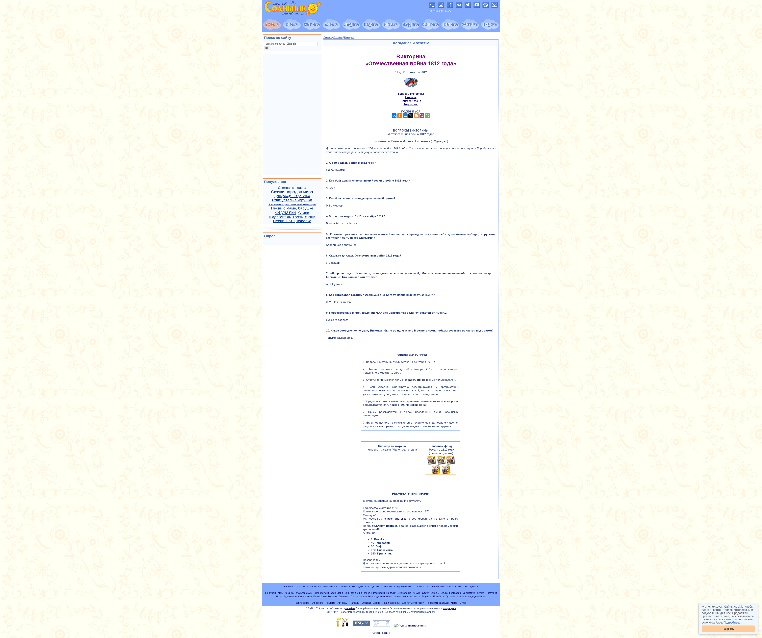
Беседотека (471, 586)
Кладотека (374, 586)
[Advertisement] (292, 114)
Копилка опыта (411, 596)
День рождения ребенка (292, 196)
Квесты (368, 593)
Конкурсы (349, 37)
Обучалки (285, 212)
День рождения (353, 593)
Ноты (279, 596)
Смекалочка (404, 593)
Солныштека (454, 586)
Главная (327, 37)
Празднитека (404, 586)
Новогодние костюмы (380, 596)
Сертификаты (359, 596)
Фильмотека (330, 586)
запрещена (449, 608)
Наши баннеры (391, 602)
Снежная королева (292, 187)
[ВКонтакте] (394, 115)
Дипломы (344, 596)
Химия (480, 593)
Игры (280, 593)
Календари (336, 593)
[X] (410, 115)
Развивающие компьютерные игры (292, 204)
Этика (444, 593)
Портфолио (320, 596)
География (455, 593)
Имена (397, 596)
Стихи (303, 213)
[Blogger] (416, 115)
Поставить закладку (437, 602)
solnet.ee (350, 608)
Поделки (391, 593)
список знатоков (395, 518)
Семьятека (389, 586)
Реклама (330, 602)
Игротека (338, 37)
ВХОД (448, 10)
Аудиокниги (290, 596)
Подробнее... (732, 622)
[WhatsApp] (427, 115)
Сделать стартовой (413, 602)
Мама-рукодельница (473, 596)
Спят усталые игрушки (292, 200)
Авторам (342, 602)
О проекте (317, 602)
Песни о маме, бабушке (292, 208)
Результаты (411, 104)
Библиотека (438, 586)
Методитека (359, 586)
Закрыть (728, 628)
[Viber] (421, 115)
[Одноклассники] (399, 115)
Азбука (416, 593)
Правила (411, 97)
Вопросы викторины (411, 93)
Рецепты (427, 596)
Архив (376, 602)
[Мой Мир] (405, 115)
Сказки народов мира (292, 191)
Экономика (469, 593)
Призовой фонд (411, 100)
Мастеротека (422, 586)
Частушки (491, 593)
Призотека (302, 586)
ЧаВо (454, 602)
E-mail (463, 602)
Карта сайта (302, 602)
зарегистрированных (421, 379)
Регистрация (435, 10)
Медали (332, 596)
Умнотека (344, 586)
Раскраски (379, 593)
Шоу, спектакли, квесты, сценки (292, 217)
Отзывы (366, 602)
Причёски (438, 596)
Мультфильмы (304, 593)
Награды (355, 602)
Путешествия (453, 596)
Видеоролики (321, 593)
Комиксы (289, 593)
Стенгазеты (305, 596)
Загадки (435, 593)
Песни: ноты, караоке (292, 221)
